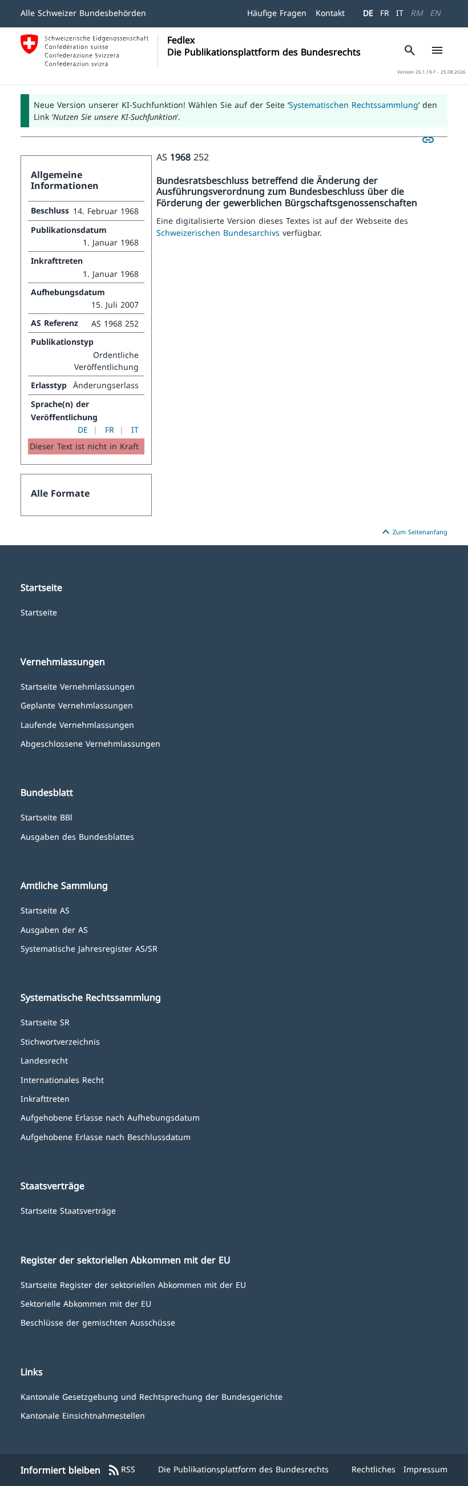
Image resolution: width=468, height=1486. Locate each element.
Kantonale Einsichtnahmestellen (83, 1415)
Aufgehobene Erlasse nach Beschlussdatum (106, 1136)
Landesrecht (44, 1060)
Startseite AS (45, 910)
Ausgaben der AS (54, 929)
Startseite (39, 612)
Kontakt (330, 12)
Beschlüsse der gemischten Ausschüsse (98, 1322)
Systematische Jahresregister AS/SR (89, 948)
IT (400, 12)
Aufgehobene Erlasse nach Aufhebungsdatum (110, 1117)
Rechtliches (374, 1469)
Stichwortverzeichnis (60, 1041)
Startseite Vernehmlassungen (78, 686)
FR (384, 12)
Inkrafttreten (45, 1098)
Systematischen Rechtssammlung (353, 104)
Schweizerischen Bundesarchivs (219, 232)
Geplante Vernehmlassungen (77, 705)
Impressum (425, 1469)
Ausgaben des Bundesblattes (77, 836)
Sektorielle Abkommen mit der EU (86, 1303)
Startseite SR (45, 1021)
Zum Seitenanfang (413, 532)
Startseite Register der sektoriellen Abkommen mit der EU (133, 1284)
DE (368, 12)
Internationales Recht (62, 1079)
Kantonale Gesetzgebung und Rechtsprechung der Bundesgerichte (152, 1396)
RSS (121, 1470)
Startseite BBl (46, 816)
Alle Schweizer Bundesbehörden (83, 12)
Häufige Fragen (276, 12)
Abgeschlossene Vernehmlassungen (90, 743)
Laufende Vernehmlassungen (77, 724)
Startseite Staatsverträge (68, 1210)
